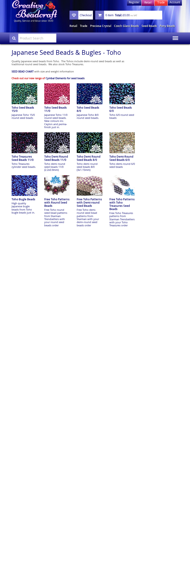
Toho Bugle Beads (23, 199)
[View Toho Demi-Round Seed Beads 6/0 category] (122, 142)
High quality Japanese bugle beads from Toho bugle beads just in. (23, 207)
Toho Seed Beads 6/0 (120, 109)
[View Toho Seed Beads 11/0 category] (57, 93)
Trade (83, 26)
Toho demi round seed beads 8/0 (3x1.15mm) (87, 167)
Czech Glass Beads (126, 26)
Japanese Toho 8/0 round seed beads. (88, 116)
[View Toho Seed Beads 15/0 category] (24, 93)
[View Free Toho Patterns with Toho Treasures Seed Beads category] (122, 185)
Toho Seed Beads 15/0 (23, 109)
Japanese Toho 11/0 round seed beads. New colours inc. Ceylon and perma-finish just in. (55, 121)
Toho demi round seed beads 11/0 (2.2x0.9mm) (54, 167)
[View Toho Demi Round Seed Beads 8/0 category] (89, 142)
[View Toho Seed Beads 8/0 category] (89, 93)
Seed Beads (149, 26)
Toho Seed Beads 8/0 (88, 109)
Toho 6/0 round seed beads (121, 116)
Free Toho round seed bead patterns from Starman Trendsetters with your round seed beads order (55, 217)
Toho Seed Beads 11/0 (55, 109)
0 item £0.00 (121, 15)
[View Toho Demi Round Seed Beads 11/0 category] (57, 142)
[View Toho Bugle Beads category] (24, 185)
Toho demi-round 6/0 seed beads (122, 165)
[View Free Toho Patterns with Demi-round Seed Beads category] (89, 185)
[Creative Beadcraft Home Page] (34, 11)
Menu (174, 35)
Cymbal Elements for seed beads (65, 78)
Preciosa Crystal (100, 26)
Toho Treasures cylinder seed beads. (24, 165)
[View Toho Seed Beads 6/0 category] (122, 93)
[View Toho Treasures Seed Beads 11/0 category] (24, 142)
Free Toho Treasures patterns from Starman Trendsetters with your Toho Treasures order (122, 219)
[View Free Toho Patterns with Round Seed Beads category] (57, 185)
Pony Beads (167, 26)
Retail (73, 26)
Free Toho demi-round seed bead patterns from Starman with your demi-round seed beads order (88, 217)
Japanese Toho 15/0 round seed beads (23, 116)
